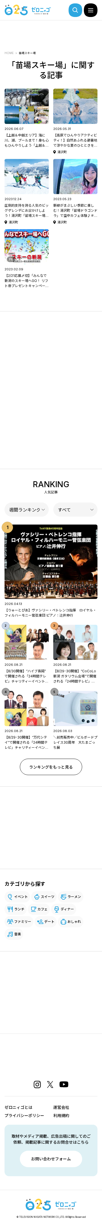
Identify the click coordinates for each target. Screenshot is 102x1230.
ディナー (67, 909)
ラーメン (74, 897)
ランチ (19, 909)
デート (49, 921)
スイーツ (47, 897)
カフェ (42, 909)
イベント (21, 897)
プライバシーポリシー (24, 1115)
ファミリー (22, 921)
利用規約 (61, 1115)
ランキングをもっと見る (51, 767)
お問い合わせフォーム (51, 1158)
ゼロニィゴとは (18, 1107)
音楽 (17, 934)
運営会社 (61, 1107)
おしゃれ (74, 921)
